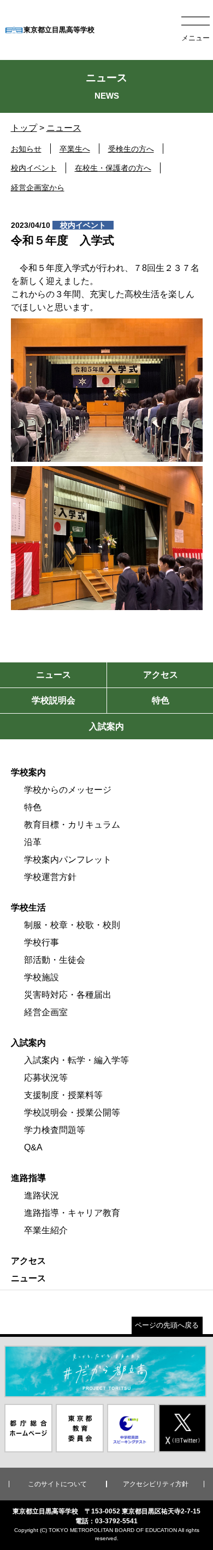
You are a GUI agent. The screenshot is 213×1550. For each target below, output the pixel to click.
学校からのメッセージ (67, 789)
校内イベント (34, 168)
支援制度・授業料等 (63, 1095)
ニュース (63, 127)
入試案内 (28, 1042)
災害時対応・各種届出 (67, 994)
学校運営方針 (50, 877)
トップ (24, 127)
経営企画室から (37, 187)
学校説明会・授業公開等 (72, 1112)
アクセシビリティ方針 (155, 1484)
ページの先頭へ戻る (167, 1325)
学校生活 (28, 907)
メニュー (195, 38)
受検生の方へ (131, 148)
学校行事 (41, 942)
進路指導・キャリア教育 (72, 1212)
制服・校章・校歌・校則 (72, 925)
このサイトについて (57, 1484)
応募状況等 (46, 1077)
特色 (33, 807)
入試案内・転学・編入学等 (76, 1060)
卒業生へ (75, 148)
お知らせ (26, 148)
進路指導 (28, 1178)
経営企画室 (46, 1012)
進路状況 (41, 1195)
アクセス (28, 1260)
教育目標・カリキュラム (72, 824)
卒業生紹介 (46, 1230)
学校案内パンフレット (67, 859)
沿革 (33, 842)
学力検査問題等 (54, 1130)
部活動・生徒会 (54, 959)
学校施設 (41, 977)
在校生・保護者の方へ (113, 168)
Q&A (33, 1147)
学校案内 (28, 772)
